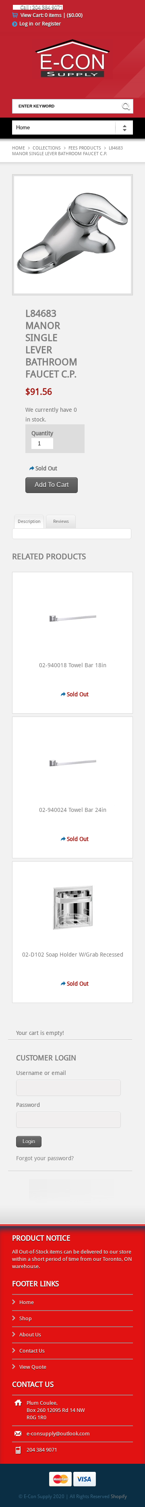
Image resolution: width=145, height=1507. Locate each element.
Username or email (41, 1073)
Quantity (42, 433)
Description (29, 521)
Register (51, 24)
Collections (47, 148)
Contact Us (32, 1351)
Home (18, 148)
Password (28, 1105)
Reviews (61, 521)
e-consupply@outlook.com (58, 1434)
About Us (30, 1335)
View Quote (32, 1367)
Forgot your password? (45, 1158)
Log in (26, 24)
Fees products (84, 148)
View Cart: (52, 15)
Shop (25, 1318)
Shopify (119, 1496)
